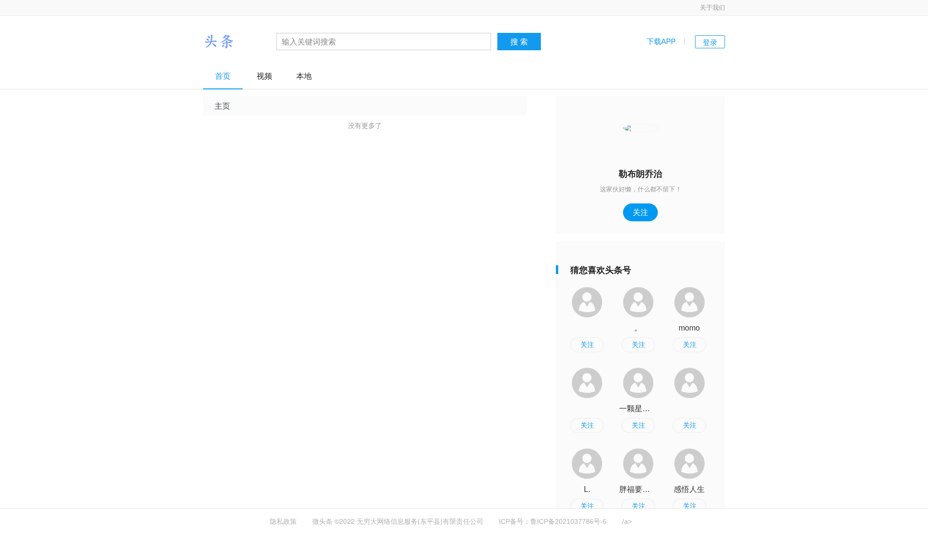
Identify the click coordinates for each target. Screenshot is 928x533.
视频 (264, 76)
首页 (223, 76)
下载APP (661, 41)
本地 (304, 76)
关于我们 (712, 7)
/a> (627, 521)
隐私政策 (283, 521)
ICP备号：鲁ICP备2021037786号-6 (553, 521)
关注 (640, 211)
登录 (710, 42)
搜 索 (519, 41)
